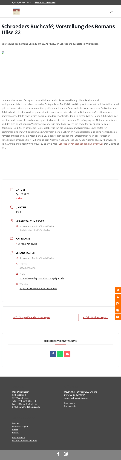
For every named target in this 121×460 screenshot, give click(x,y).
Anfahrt (15, 432)
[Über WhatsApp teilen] (60, 354)
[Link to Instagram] (66, 454)
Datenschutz (70, 406)
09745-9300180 (27, 268)
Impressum (69, 403)
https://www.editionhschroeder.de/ (38, 288)
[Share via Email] (67, 354)
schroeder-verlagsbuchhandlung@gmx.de (42, 278)
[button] (106, 13)
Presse (15, 429)
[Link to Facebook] (58, 454)
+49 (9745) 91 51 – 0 (23, 2)
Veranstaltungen (20, 426)
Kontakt (16, 423)
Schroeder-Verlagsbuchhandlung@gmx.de (81, 143)
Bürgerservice (18, 437)
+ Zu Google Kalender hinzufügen (31, 317)
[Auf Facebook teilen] (53, 354)
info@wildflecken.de (29, 406)
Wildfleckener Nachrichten (24, 440)
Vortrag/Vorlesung (27, 243)
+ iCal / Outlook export (95, 317)
